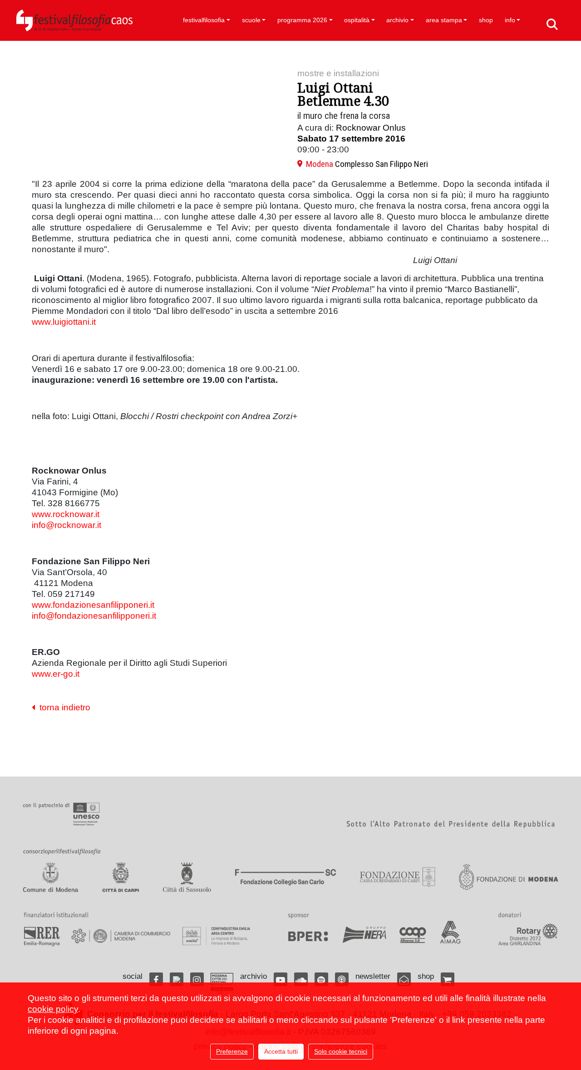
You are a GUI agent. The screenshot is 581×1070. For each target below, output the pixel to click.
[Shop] (447, 979)
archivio (397, 20)
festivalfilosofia (204, 20)
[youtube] (280, 979)
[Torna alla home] (74, 20)
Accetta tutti (281, 1051)
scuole (251, 20)
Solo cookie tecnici (340, 1051)
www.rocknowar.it (65, 514)
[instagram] (197, 979)
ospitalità (356, 20)
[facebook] (156, 979)
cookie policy (53, 1009)
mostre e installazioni (338, 73)
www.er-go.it (55, 674)
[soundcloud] (301, 979)
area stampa (444, 20)
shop (486, 20)
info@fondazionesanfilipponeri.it (94, 616)
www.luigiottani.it (64, 322)
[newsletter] (404, 979)
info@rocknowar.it (66, 525)
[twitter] (176, 979)
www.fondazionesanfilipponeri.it (93, 605)
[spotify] (321, 979)
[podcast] (342, 979)
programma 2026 (302, 20)
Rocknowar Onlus (371, 127)
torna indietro (62, 707)
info (510, 20)
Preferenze (232, 1051)
